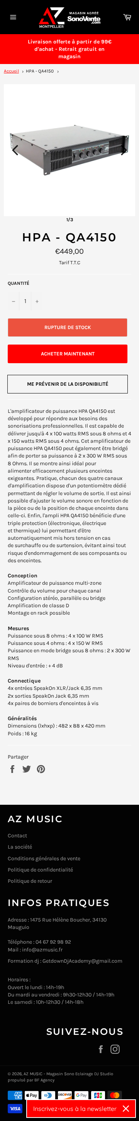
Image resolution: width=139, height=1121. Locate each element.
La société (20, 847)
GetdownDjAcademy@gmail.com (82, 961)
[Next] (124, 150)
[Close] (126, 1108)
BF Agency (44, 1080)
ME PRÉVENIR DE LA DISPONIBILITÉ (67, 384)
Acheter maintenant (68, 354)
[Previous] (15, 150)
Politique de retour (30, 881)
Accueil (11, 71)
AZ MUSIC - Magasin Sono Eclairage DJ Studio (68, 1073)
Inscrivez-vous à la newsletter (75, 1108)
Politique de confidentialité (40, 869)
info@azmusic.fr (42, 949)
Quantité (18, 283)
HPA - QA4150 (40, 71)
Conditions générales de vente (44, 858)
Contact (17, 835)
